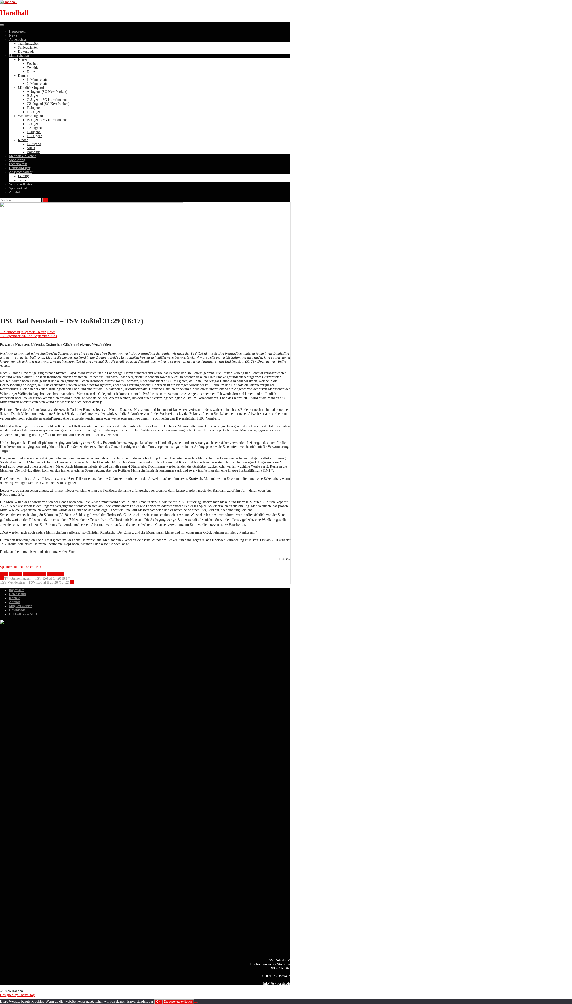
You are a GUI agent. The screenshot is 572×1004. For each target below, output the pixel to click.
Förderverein (18, 164)
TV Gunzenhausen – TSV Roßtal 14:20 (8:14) (35, 578)
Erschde (32, 63)
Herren (23, 59)
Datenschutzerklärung (178, 1001)
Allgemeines (18, 39)
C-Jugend (33, 124)
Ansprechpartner (20, 172)
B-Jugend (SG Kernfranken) (47, 120)
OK (158, 1001)
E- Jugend (34, 144)
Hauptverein (17, 31)
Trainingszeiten (28, 43)
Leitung (23, 176)
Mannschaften (19, 55)
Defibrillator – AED (23, 614)
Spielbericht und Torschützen (20, 567)
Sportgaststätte (19, 188)
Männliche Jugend (31, 88)
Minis (31, 148)
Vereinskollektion (21, 184)
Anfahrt (14, 192)
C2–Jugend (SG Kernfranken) (48, 104)
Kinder (23, 140)
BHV (4, 574)
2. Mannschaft (37, 84)
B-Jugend (33, 96)
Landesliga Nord (34, 574)
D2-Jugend (34, 112)
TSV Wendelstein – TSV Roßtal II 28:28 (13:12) (37, 582)
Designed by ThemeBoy (17, 995)
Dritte (31, 71)
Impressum (16, 590)
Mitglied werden (20, 606)
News (13, 35)
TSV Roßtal (55, 574)
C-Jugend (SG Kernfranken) (47, 100)
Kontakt (14, 598)
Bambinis (33, 152)
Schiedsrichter (28, 47)
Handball (14, 13)
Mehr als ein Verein (22, 156)
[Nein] (196, 1002)
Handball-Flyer (19, 168)
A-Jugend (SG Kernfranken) (47, 92)
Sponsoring (17, 160)
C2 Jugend (34, 128)
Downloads (26, 51)
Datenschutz (17, 594)
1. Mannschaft (37, 79)
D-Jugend (34, 108)
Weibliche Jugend (30, 116)
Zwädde (32, 67)
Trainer (23, 180)
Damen (23, 75)
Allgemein (28, 332)
